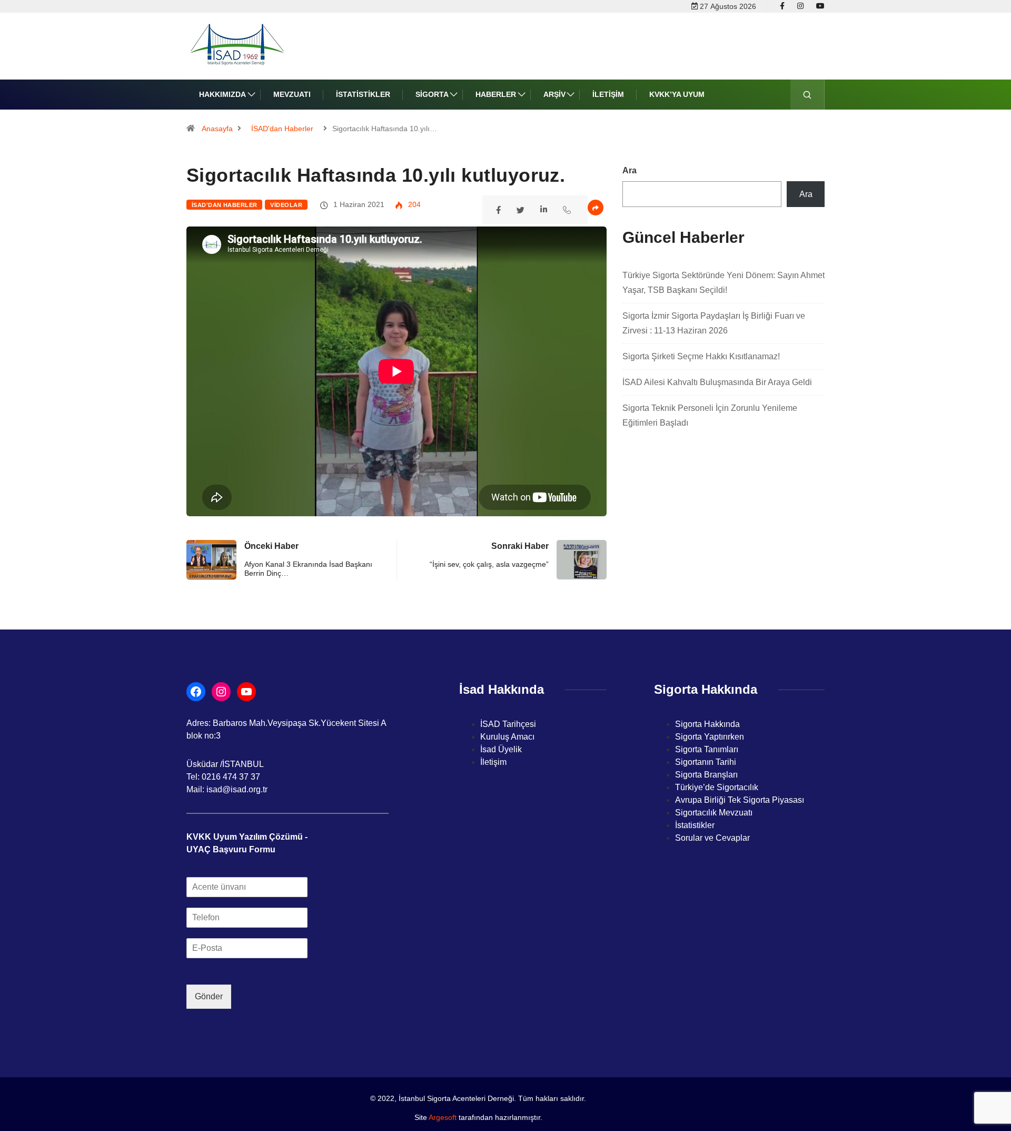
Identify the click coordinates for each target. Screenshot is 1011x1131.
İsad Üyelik (501, 749)
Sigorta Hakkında (707, 724)
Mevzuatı (292, 94)
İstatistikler (363, 94)
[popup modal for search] (807, 95)
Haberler (495, 94)
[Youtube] (820, 6)
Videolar (286, 205)
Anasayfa (217, 128)
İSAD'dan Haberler (282, 128)
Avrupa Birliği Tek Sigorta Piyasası (739, 799)
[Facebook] (782, 6)
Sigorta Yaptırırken (709, 736)
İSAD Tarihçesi (508, 724)
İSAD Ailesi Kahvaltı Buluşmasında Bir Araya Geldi (717, 382)
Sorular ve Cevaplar (712, 837)
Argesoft (443, 1117)
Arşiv (554, 94)
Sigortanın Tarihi (705, 762)
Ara (629, 170)
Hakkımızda (222, 94)
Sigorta (432, 94)
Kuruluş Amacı (507, 736)
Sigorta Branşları (706, 774)
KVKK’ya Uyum (677, 94)
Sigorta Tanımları (706, 749)
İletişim (608, 94)
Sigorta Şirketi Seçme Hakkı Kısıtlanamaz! (701, 356)
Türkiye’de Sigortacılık (716, 787)
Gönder (209, 996)
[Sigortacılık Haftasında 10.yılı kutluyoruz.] (500, 209)
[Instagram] (800, 6)
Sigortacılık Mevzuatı (713, 812)
